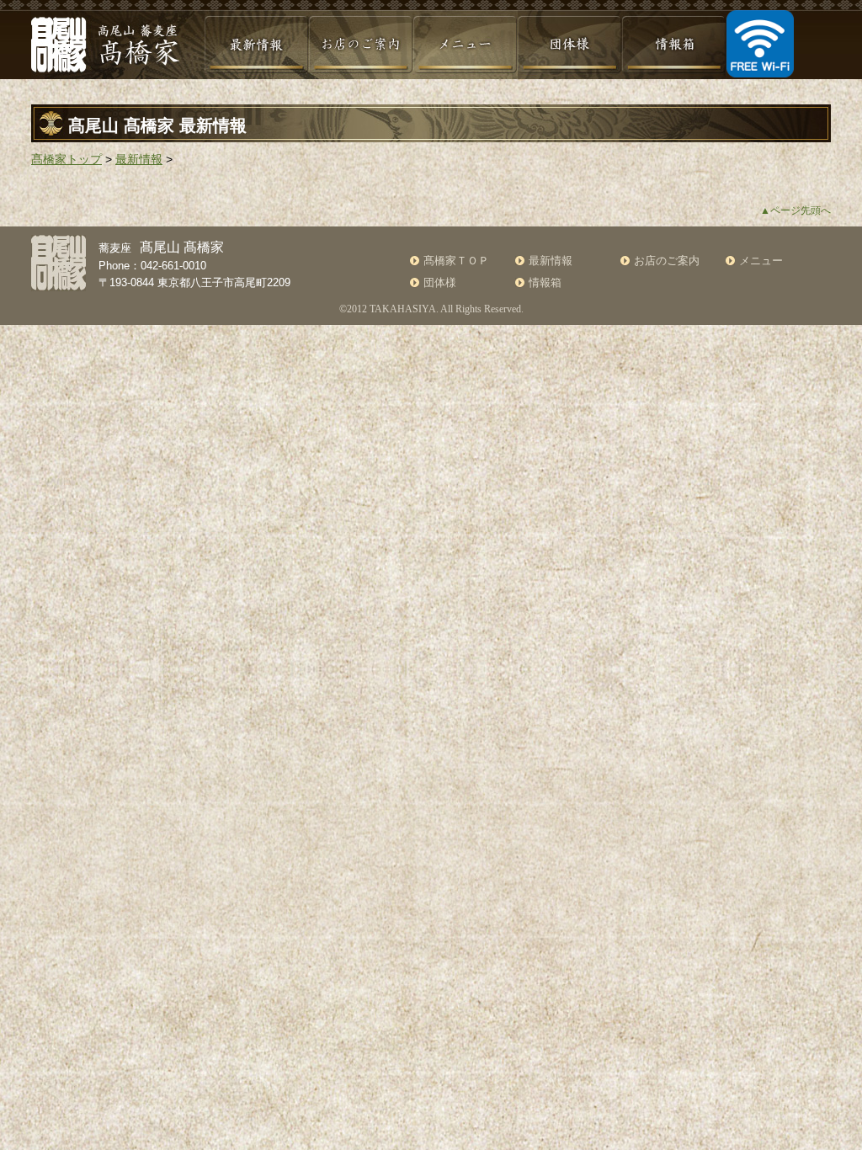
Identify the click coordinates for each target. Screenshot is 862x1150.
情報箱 (545, 282)
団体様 (439, 282)
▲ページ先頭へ (795, 210)
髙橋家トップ (66, 159)
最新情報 (138, 159)
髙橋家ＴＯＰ (456, 260)
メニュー (761, 260)
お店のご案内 (667, 260)
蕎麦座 (161, 248)
